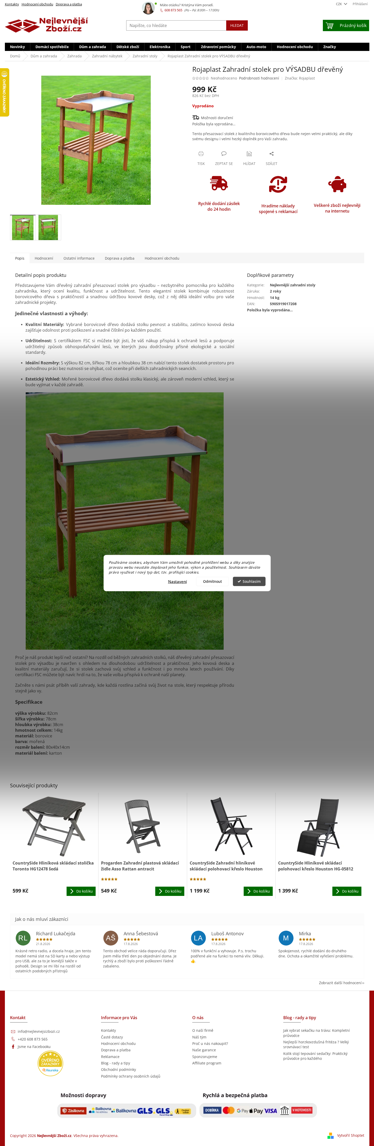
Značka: (300, 78)
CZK (339, 4)
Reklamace (110, 1056)
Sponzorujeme (204, 1056)
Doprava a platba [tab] (119, 258)
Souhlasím (252, 581)
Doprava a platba (69, 4)
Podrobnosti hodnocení (259, 78)
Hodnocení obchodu (37, 4)
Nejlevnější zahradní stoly (292, 285)
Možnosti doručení (217, 117)
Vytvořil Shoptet (350, 1135)
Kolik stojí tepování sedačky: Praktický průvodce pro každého (315, 1056)
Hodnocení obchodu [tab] (162, 258)
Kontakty (12, 4)
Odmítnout (212, 581)
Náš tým (199, 1037)
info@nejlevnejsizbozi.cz (39, 1031)
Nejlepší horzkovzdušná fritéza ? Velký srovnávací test (316, 1044)
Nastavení (177, 581)
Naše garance (204, 1049)
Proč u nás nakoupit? (210, 1043)
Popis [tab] (19, 258)
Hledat (237, 25)
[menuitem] (17, 47)
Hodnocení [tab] (44, 258)
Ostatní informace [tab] (79, 258)
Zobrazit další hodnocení (340, 982)
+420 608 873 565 (33, 1039)
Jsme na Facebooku (34, 1046)
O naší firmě (202, 1030)
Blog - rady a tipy (115, 1063)
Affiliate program (206, 1063)
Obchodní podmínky (118, 1069)
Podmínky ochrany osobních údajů (130, 1076)
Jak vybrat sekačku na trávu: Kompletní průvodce (316, 1033)
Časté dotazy (112, 1037)
